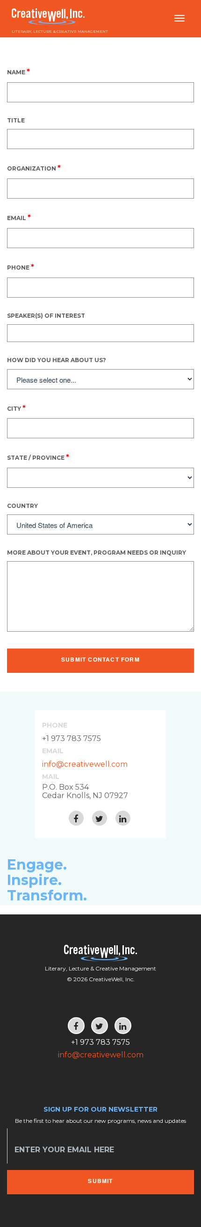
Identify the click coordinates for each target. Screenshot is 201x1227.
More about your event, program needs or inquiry (96, 552)
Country (22, 505)
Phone (20, 267)
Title (16, 120)
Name (18, 71)
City (16, 408)
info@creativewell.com (85, 764)
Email (19, 217)
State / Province (38, 457)
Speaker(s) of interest (46, 315)
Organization (34, 168)
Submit (100, 1181)
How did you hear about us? (56, 360)
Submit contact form (100, 659)
